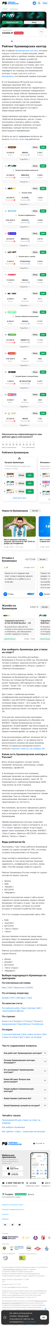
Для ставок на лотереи (30, 1037)
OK (43, 1317)
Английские (37, 1024)
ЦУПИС (29, 987)
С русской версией (11, 1034)
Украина (38, 1021)
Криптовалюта (9, 1011)
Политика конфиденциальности (13, 1209)
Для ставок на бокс (31, 1034)
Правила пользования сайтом (12, 1205)
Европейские (24, 1024)
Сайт (30, 475)
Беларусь (18, 1021)
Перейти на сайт (12, 22)
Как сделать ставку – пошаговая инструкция (23, 1131)
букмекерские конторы (26, 50)
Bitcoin (21, 1011)
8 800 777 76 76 (15, 1284)
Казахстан (7, 1021)
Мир (4, 987)
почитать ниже (17, 139)
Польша (28, 1021)
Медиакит (5, 1219)
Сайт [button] (43, 147)
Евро (24, 1008)
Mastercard (19, 987)
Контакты (5, 1214)
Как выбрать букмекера (13, 1127)
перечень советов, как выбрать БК (28, 748)
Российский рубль (11, 1008)
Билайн (5, 998)
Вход (45, 3)
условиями (30, 1322)
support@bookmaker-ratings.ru (17, 1287)
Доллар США (34, 1008)
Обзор (34, 22)
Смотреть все (19, 498)
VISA (10, 987)
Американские (9, 1024)
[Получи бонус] (34, 3)
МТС (13, 998)
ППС (4, 827)
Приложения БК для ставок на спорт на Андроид (21, 1121)
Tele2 (29, 998)
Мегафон (21, 998)
